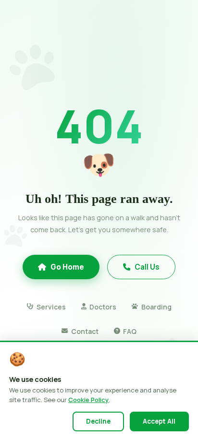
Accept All (159, 421)
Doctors (102, 306)
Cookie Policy (88, 399)
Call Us (147, 267)
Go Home (67, 267)
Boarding (156, 306)
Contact (84, 331)
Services (51, 306)
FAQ (129, 331)
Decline (98, 421)
